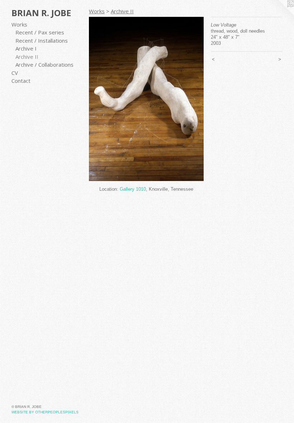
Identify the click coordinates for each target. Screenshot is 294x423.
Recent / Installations (41, 40)
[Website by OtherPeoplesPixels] (279, 14)
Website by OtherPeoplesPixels (45, 412)
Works (19, 24)
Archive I (26, 48)
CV (14, 72)
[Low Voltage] (146, 99)
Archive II (26, 56)
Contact (20, 80)
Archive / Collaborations (44, 64)
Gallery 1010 (133, 189)
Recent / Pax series (39, 32)
